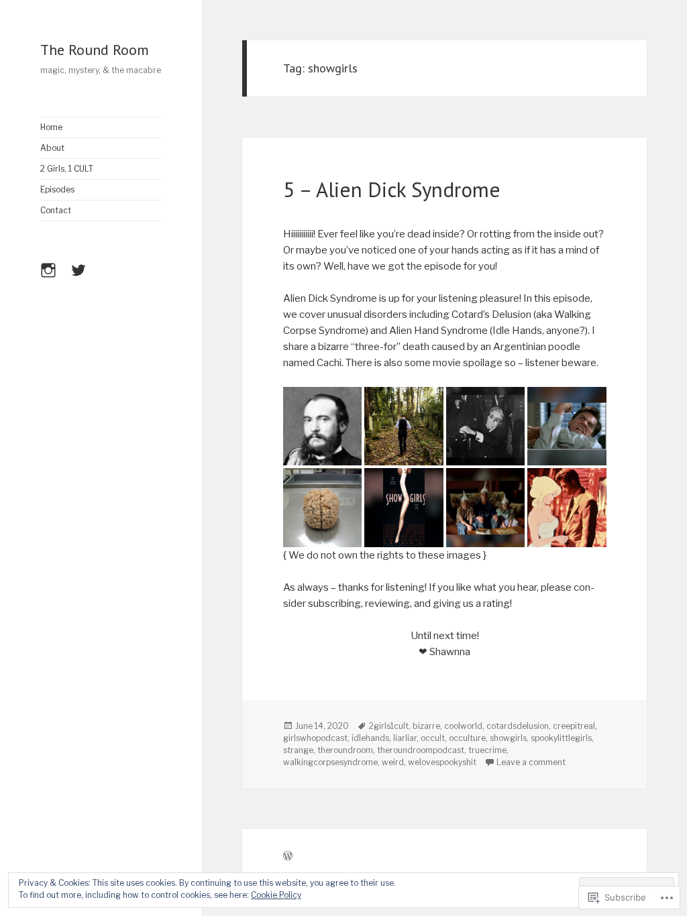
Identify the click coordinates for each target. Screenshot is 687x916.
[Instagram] (53, 278)
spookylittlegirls (561, 738)
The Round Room (94, 49)
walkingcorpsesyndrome (330, 762)
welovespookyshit (442, 762)
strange (298, 750)
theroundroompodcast (420, 750)
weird (393, 762)
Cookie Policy (276, 895)
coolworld (463, 726)
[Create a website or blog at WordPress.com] (288, 857)
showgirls (508, 738)
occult (433, 738)
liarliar (405, 738)
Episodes (57, 189)
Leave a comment (531, 762)
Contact (55, 210)
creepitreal (574, 726)
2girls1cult (389, 726)
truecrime (487, 750)
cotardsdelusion (517, 726)
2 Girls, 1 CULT (66, 169)
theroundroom (345, 750)
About (52, 148)
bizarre (426, 726)
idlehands (370, 738)
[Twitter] (83, 278)
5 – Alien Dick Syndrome (391, 189)
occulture (467, 738)
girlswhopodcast (315, 738)
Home (51, 127)
